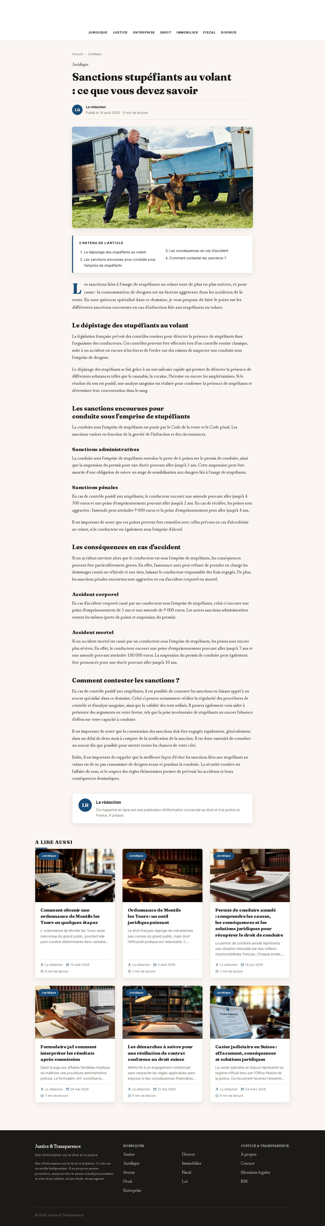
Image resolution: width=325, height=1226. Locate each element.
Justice (120, 32)
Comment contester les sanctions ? (197, 258)
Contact (248, 1164)
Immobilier (187, 32)
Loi (184, 1182)
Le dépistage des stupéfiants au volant (115, 252)
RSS (244, 1182)
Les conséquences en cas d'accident (198, 251)
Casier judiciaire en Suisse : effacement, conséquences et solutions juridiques (246, 1053)
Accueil (77, 54)
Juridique (98, 32)
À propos (116, 815)
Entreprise (144, 32)
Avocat (129, 1173)
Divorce (229, 32)
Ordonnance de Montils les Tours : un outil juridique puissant (154, 916)
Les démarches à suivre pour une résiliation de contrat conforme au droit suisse (160, 1053)
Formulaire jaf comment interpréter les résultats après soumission (68, 1053)
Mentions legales (255, 1173)
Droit (166, 32)
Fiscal (209, 32)
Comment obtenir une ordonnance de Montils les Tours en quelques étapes (70, 916)
